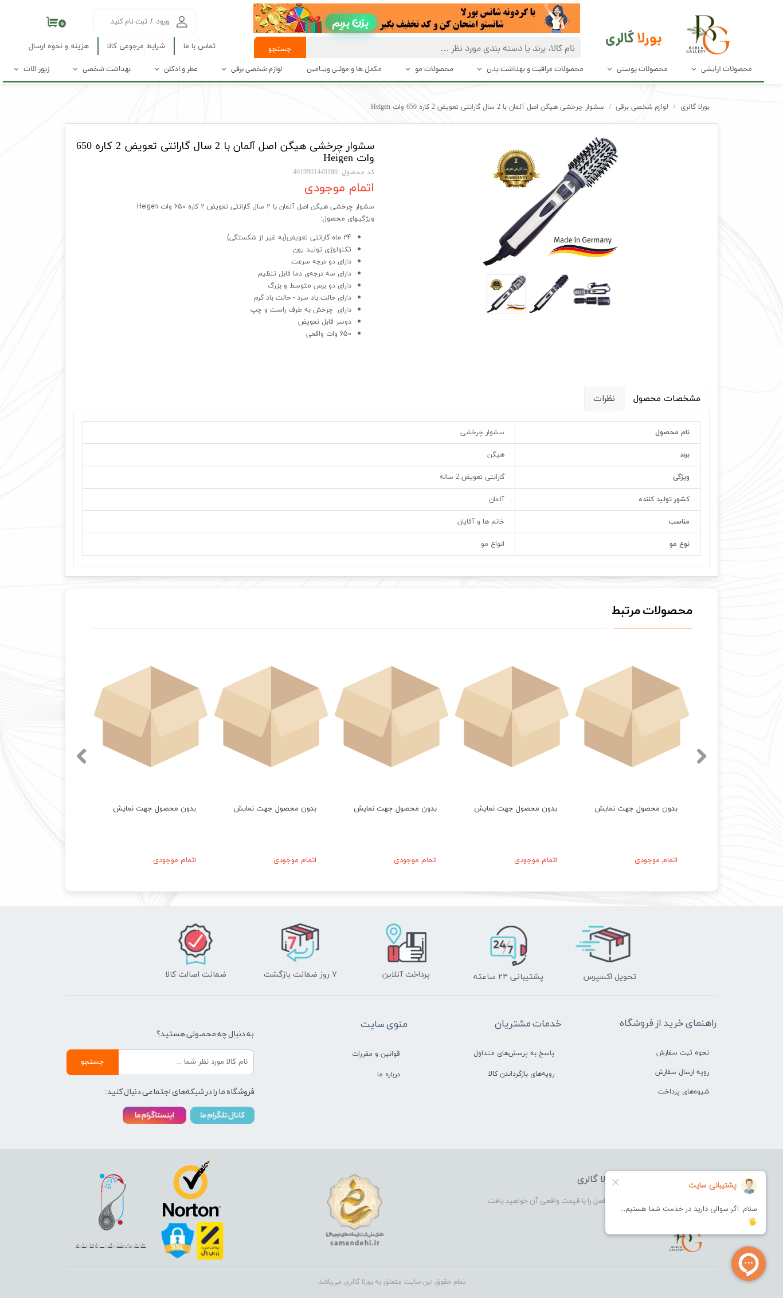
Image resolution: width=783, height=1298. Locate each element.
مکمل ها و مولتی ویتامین (344, 69)
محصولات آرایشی (726, 69)
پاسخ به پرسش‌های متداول (513, 1053)
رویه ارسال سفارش (682, 1072)
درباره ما (388, 1074)
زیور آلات (36, 69)
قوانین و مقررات (376, 1054)
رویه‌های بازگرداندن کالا (521, 1074)
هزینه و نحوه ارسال (59, 46)
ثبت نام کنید (128, 22)
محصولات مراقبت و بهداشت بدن (535, 69)
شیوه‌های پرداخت (683, 1091)
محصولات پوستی (642, 69)
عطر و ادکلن (181, 69)
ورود (162, 22)
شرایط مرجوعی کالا (136, 46)
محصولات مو (434, 69)
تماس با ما (199, 46)
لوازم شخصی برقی (256, 69)
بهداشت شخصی (107, 69)
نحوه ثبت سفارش (682, 1052)
